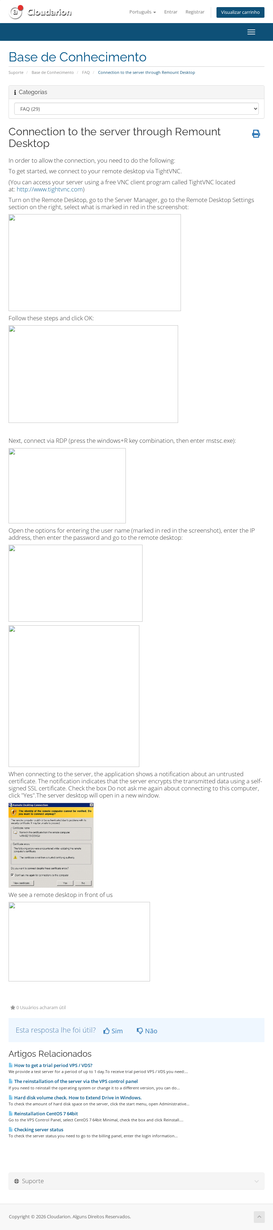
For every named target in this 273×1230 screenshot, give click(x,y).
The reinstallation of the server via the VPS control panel (75, 1081)
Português (140, 12)
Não (150, 1031)
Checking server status (38, 1129)
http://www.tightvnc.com (50, 189)
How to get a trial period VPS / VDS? (52, 1065)
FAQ (86, 72)
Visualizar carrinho (240, 12)
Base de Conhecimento (53, 72)
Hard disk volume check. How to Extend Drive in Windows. (77, 1097)
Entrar (170, 12)
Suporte (16, 72)
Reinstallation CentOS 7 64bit (45, 1113)
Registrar (195, 12)
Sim (116, 1031)
